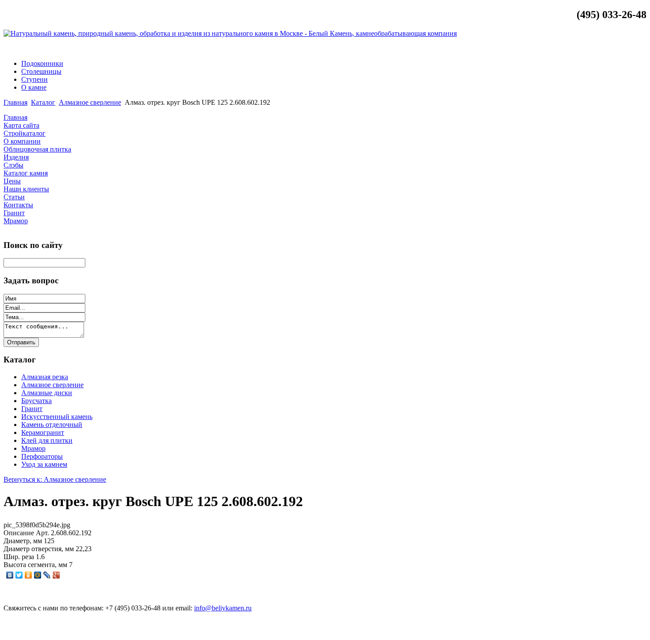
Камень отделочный (51, 424)
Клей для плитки (47, 440)
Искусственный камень (56, 416)
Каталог (43, 102)
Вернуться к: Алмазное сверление (55, 479)
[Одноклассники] (28, 575)
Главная (15, 102)
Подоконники (42, 63)
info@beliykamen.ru (612, 48)
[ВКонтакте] (10, 575)
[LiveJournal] (47, 575)
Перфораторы (42, 456)
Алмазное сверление (90, 102)
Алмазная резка (44, 377)
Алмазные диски (46, 392)
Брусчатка (36, 400)
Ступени (34, 79)
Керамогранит (42, 432)
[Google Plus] (56, 575)
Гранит (31, 408)
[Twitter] (19, 575)
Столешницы (41, 71)
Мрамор (33, 448)
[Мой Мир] (37, 575)
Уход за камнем (44, 464)
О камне (33, 87)
